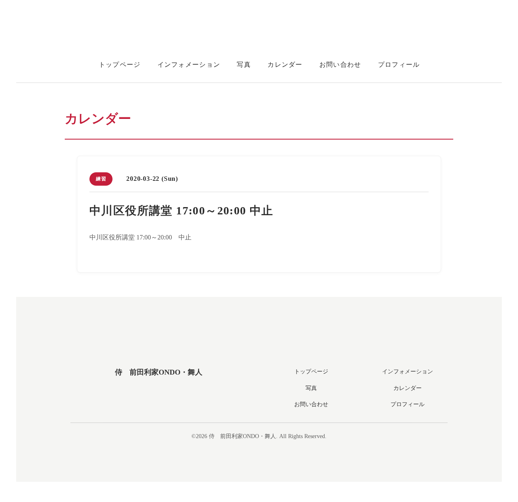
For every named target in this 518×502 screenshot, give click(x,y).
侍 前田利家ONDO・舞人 (158, 372)
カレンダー (284, 64)
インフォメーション (189, 64)
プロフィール (399, 64)
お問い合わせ (340, 64)
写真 (244, 64)
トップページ (120, 64)
